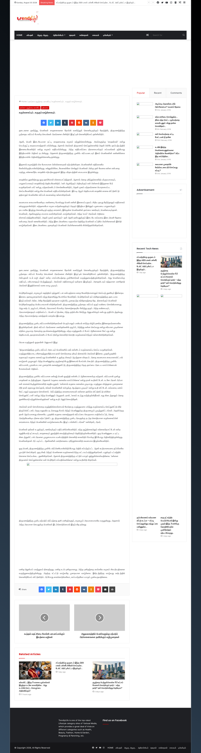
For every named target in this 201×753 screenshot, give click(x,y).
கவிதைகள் (83, 35)
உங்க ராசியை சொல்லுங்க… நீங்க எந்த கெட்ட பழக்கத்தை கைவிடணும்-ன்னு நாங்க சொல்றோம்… (167, 121)
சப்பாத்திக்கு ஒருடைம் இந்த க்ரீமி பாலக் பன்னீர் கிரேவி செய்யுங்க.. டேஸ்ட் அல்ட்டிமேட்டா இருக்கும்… (70, 665)
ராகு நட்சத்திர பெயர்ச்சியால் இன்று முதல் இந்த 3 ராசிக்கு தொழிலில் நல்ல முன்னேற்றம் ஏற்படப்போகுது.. (170, 525)
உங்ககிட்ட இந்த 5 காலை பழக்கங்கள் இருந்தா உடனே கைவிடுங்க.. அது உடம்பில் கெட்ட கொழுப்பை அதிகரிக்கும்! (34, 686)
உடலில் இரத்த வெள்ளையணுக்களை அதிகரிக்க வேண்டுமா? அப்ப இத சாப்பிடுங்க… (167, 152)
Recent (157, 92)
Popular (141, 92)
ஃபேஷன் (29, 35)
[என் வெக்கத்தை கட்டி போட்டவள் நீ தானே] (145, 138)
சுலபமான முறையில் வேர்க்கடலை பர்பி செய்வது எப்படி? (166, 167)
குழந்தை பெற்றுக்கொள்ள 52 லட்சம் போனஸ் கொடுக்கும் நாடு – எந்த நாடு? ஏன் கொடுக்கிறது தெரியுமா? (108, 685)
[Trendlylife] (26, 18)
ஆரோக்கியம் (58, 35)
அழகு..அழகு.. (43, 35)
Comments (176, 92)
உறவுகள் (72, 35)
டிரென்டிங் (107, 35)
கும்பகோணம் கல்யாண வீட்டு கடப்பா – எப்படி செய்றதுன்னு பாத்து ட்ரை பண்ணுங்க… (147, 522)
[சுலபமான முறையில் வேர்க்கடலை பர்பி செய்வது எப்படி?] (145, 168)
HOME (19, 35)
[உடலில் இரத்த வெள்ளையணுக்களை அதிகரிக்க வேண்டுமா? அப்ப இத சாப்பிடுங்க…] (145, 151)
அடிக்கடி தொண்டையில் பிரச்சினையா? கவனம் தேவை (168, 105)
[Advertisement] (129, 15)
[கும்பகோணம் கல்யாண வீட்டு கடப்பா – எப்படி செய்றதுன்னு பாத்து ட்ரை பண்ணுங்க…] (147, 404)
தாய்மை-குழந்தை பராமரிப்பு (39, 101)
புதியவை (45, 108)
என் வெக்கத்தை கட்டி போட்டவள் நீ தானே (164, 136)
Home (24, 101)
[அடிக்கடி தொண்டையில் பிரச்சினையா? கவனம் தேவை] (145, 107)
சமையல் (95, 35)
